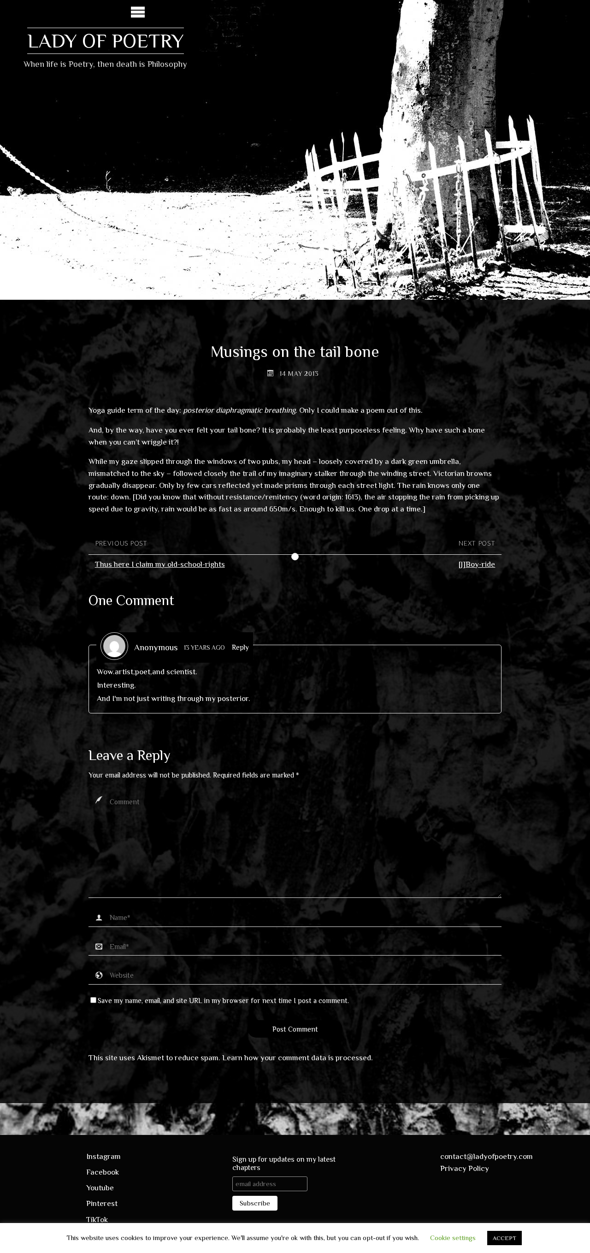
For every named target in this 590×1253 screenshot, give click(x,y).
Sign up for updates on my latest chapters (284, 1163)
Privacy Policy (464, 1168)
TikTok (97, 1219)
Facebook (102, 1172)
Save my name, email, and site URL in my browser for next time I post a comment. (223, 1000)
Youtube (100, 1187)
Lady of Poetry (105, 41)
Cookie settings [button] (453, 1237)
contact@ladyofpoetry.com (486, 1156)
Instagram (103, 1156)
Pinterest (102, 1203)
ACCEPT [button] (504, 1238)
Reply (240, 647)
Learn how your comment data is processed (296, 1057)
